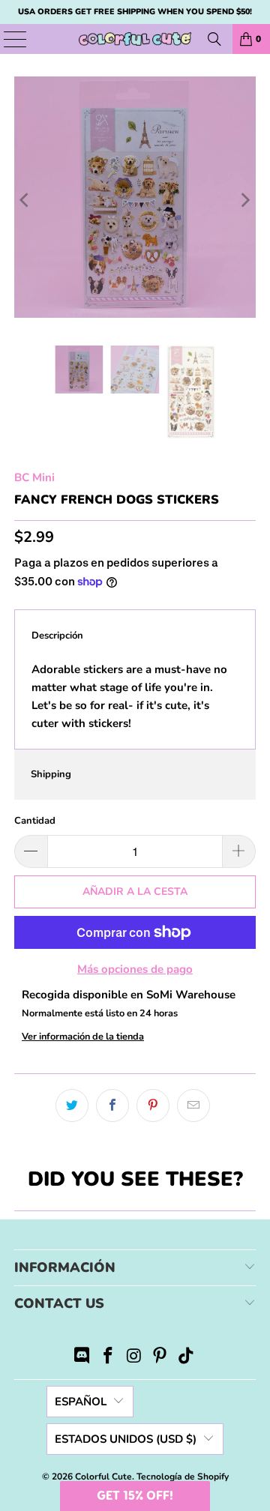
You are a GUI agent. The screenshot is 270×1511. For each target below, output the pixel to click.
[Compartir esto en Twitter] (72, 1105)
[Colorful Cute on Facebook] (108, 1358)
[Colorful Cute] (135, 39)
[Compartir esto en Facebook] (112, 1105)
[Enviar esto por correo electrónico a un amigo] (193, 1105)
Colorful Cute (103, 1477)
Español (80, 1401)
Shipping (51, 774)
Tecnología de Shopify (182, 1477)
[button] (135, 1496)
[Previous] (26, 199)
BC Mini (34, 477)
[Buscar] (214, 39)
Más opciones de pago (135, 969)
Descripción (57, 635)
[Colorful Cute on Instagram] (134, 1358)
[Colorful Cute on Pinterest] (160, 1358)
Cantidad (35, 820)
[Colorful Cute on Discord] (82, 1358)
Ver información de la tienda (83, 1036)
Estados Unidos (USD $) (125, 1439)
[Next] (244, 199)
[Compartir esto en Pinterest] (153, 1105)
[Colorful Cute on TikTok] (187, 1358)
